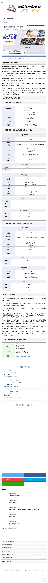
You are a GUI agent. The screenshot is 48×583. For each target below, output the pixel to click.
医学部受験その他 (6, 551)
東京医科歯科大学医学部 (10, 528)
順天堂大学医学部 (14, 524)
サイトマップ (25, 570)
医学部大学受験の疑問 (7, 544)
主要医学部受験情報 (6, 561)
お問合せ (35, 570)
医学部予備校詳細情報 (7, 557)
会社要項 (6, 570)
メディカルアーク (14, 380)
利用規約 (11, 570)
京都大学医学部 (13, 503)
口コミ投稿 (41, 570)
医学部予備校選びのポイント (8, 554)
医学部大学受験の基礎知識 (8, 541)
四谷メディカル (14, 391)
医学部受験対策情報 (6, 548)
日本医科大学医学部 (14, 496)
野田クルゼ (13, 370)
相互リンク (31, 570)
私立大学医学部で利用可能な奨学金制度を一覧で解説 (24, 510)
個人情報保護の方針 (18, 570)
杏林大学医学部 (13, 517)
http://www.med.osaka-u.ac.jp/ (23, 356)
